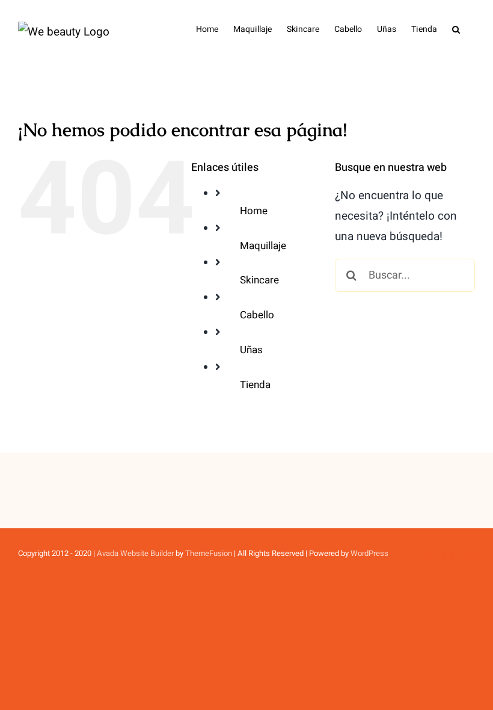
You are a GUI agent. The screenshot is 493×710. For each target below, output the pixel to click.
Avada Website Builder (135, 553)
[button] (456, 28)
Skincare (259, 280)
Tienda (255, 384)
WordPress (369, 553)
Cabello (257, 315)
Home (254, 210)
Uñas (251, 349)
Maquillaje (263, 245)
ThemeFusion (208, 553)
